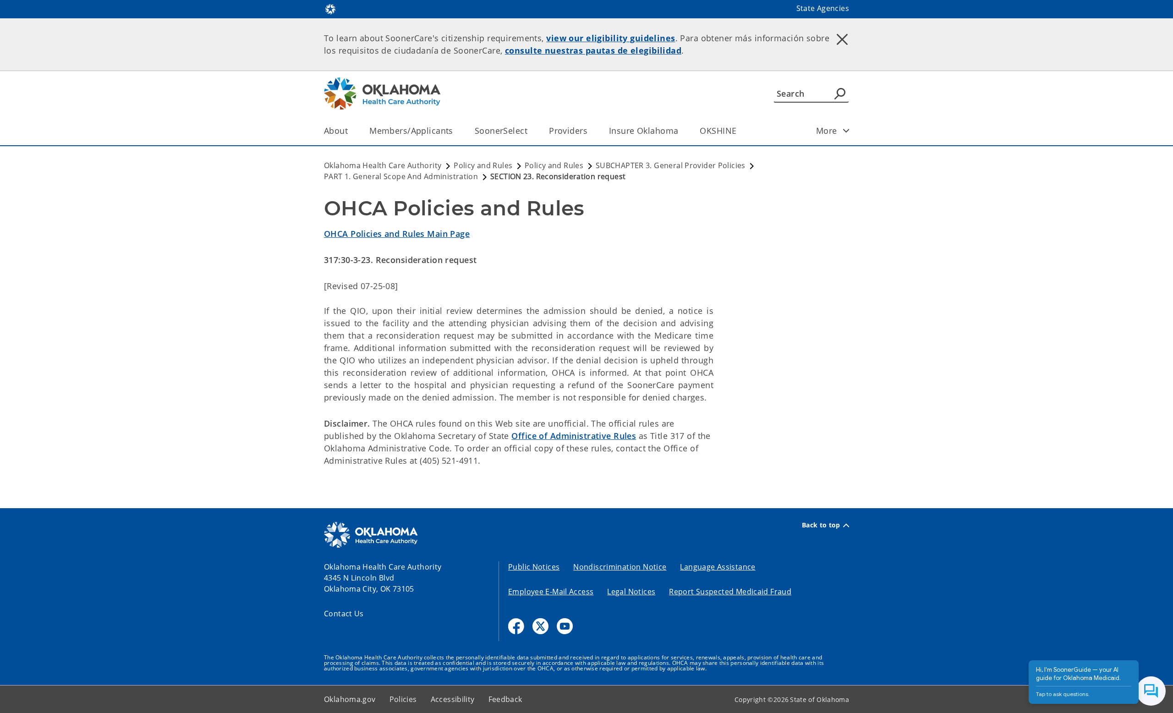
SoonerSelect (501, 130)
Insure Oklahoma (643, 130)
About (336, 130)
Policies (403, 699)
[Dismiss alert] (842, 39)
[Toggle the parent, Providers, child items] (590, 131)
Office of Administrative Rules (573, 435)
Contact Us (344, 614)
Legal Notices (631, 592)
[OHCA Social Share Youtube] (565, 626)
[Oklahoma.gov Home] (330, 8)
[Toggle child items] (846, 130)
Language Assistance (717, 567)
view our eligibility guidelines (610, 38)
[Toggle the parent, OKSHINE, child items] (739, 131)
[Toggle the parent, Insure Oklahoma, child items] (681, 131)
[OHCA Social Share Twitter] (540, 626)
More (826, 130)
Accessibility (453, 699)
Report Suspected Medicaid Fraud (730, 592)
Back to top (821, 525)
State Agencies (822, 8)
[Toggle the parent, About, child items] (351, 131)
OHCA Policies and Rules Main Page (397, 233)
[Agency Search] (840, 93)
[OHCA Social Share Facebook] (516, 626)
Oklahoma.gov (350, 699)
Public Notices (533, 567)
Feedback (505, 699)
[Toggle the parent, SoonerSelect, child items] (530, 131)
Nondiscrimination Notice (619, 567)
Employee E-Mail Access (550, 592)
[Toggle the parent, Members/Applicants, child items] (456, 131)
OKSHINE (718, 130)
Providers (568, 130)
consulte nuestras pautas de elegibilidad (593, 50)
